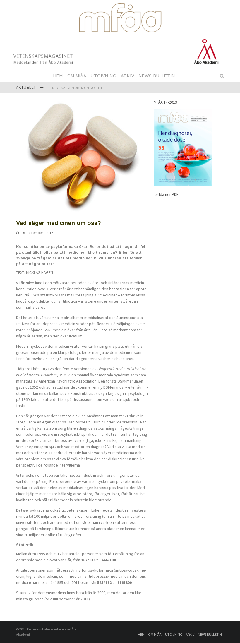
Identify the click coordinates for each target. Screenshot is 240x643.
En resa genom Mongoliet (76, 88)
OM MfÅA (76, 75)
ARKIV (127, 75)
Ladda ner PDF (166, 194)
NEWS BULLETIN (157, 75)
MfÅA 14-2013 (165, 102)
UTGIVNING (103, 75)
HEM (58, 75)
